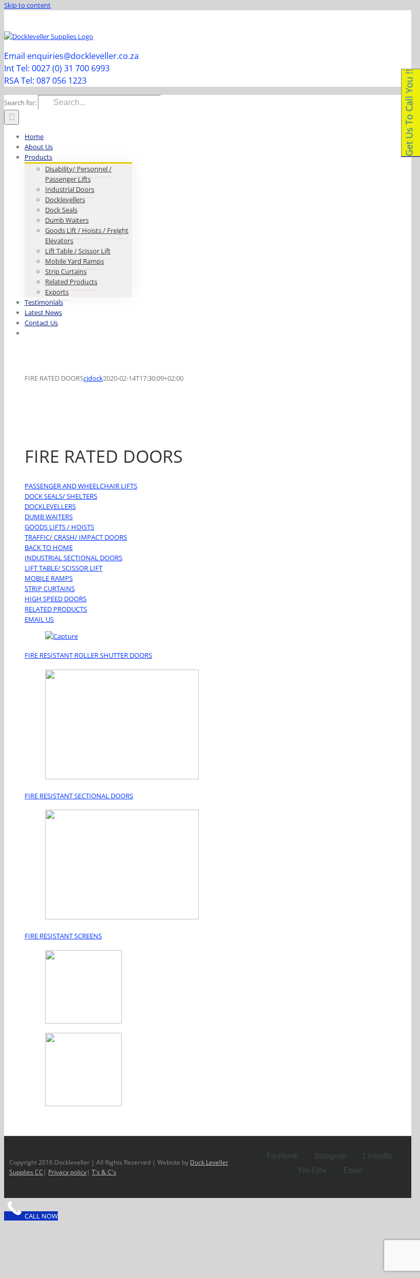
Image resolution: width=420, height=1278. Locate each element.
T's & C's (104, 1172)
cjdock (93, 378)
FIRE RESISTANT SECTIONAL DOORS (79, 795)
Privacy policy (67, 1172)
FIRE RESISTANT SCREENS (63, 935)
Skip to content (27, 5)
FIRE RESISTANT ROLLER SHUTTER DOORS (88, 655)
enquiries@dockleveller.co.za (369, 21)
